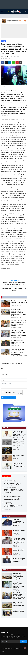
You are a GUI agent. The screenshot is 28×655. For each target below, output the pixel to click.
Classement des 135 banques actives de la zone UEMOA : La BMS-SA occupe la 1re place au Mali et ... (14, 483)
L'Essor (14, 437)
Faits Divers (14, 16)
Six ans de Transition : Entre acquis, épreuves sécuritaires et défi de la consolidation (19, 559)
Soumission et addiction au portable (19, 448)
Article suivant (13, 286)
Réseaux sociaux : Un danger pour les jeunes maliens (14, 289)
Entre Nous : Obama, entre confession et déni (18, 550)
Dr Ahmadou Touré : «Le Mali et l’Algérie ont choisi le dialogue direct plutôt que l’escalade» (19, 433)
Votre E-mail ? (4, 374)
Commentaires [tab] (5, 363)
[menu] (2, 11)
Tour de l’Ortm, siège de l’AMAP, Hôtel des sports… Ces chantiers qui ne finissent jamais (18, 352)
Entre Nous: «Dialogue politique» (19, 531)
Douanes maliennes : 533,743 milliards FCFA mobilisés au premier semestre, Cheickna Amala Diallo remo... (18, 312)
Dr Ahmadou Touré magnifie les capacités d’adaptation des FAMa (19, 465)
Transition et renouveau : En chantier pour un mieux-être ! (19, 302)
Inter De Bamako (14, 355)
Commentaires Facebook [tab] (16, 363)
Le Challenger (15, 533)
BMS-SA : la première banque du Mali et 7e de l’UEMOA (17, 342)
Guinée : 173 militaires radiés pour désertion (19, 610)
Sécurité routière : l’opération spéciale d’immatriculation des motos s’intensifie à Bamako (19, 323)
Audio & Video (22, 16)
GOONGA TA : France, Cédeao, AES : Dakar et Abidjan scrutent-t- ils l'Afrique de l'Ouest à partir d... (19, 541)
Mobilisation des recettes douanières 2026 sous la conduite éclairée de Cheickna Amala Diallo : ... (14, 505)
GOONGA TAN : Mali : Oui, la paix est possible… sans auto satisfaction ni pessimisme (18, 522)
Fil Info (2, 16)
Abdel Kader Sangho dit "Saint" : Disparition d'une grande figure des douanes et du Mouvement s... (13, 498)
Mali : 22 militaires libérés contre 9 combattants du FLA (18, 604)
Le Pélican (14, 459)
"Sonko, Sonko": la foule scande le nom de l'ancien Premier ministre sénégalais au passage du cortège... (19, 595)
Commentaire (4, 380)
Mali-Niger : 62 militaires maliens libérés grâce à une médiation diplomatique (19, 576)
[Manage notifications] (25, 648)
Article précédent (15, 280)
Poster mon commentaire (8, 397)
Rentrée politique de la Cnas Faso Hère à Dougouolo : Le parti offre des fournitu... (14, 283)
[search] (26, 11)
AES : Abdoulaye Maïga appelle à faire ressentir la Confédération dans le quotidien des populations (18, 333)
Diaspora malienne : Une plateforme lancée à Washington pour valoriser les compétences (14, 491)
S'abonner (23, 641)
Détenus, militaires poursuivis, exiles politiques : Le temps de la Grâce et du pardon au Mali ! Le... (19, 584)
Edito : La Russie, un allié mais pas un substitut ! (18, 457)
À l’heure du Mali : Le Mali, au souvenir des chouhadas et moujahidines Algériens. (19, 442)
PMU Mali (8, 16)
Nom (2, 368)
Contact (3, 651)
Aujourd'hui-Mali (15, 527)
